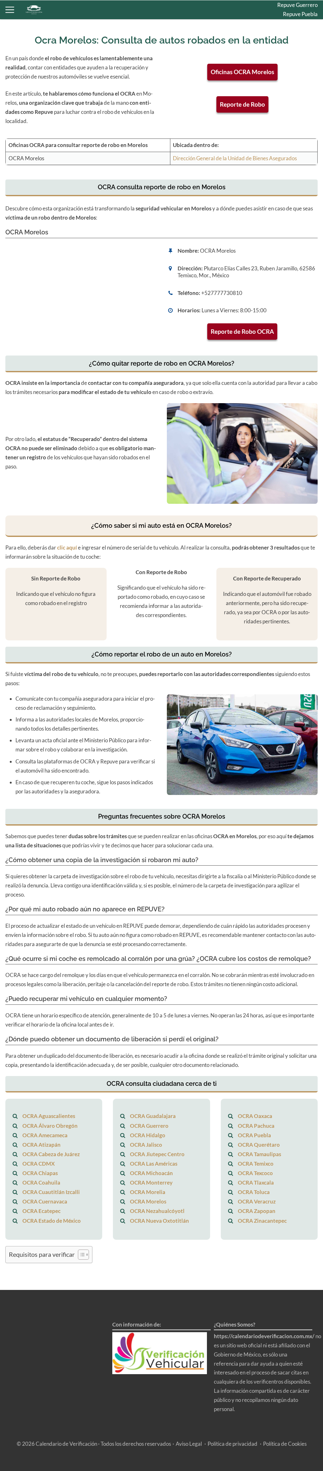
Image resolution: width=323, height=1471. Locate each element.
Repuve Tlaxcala (299, 23)
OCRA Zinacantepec (262, 1220)
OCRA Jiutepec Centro (157, 1154)
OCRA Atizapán (41, 1144)
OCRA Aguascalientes (48, 1116)
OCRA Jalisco (146, 1144)
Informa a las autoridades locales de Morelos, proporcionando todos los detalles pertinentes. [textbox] (79, 724)
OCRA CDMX (38, 1163)
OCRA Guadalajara (153, 1116)
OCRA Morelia (147, 1192)
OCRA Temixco (255, 1163)
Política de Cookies (285, 1443)
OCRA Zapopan (256, 1211)
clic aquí (67, 547)
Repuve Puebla (300, 14)
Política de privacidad (232, 1443)
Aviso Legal (189, 1443)
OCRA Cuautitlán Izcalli (51, 1192)
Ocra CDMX (303, 59)
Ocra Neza (305, 87)
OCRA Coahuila (41, 1182)
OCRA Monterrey (151, 1182)
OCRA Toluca (254, 1192)
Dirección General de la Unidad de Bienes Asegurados (235, 158)
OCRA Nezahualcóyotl (157, 1211)
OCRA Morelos (148, 1201)
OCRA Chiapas (40, 1173)
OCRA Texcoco (255, 1173)
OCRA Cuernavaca (44, 1201)
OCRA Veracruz (257, 1201)
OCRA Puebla (254, 1135)
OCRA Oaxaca (255, 1116)
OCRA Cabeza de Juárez (51, 1154)
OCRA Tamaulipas (259, 1154)
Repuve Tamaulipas (295, 32)
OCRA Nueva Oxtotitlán (159, 1220)
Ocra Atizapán (301, 68)
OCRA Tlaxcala (256, 1182)
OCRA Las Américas (153, 1163)
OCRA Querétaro (259, 1144)
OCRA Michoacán (151, 1173)
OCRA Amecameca (45, 1135)
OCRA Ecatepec (41, 1211)
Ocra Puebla (303, 50)
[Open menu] (9, 9)
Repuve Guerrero (297, 5)
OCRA (310, 41)
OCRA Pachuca (256, 1125)
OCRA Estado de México (51, 1220)
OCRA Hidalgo (300, 77)
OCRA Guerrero (149, 1125)
